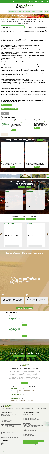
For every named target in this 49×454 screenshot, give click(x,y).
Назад (4, 134)
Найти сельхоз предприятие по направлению (33, 440)
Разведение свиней (26, 423)
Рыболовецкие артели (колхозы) (7, 420)
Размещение (3, 444)
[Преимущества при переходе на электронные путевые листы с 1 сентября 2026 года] (15, 320)
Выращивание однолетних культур (29, 418)
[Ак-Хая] (14, 196)
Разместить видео (28, 308)
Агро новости (26, 11)
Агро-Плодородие (15, 398)
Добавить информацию (17, 1)
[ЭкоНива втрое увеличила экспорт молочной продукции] (29, 125)
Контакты (3, 443)
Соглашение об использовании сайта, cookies (31, 444)
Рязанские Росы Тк (16, 394)
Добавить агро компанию (19, 218)
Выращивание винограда (27, 434)
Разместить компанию (6, 104)
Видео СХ (34, 11)
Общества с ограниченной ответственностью (9, 437)
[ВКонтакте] (2, 113)
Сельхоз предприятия (15, 11)
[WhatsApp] (7, 113)
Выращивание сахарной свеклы (29, 417)
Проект (41, 11)
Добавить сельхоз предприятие (33, 1)
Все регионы (45, 1)
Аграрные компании (31, 218)
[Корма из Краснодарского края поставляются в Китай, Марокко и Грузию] (15, 332)
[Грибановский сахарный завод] (36, 151)
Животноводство (26, 415)
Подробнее (13, 129)
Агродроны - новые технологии (12, 297)
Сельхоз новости (4, 1)
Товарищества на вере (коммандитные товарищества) (11, 424)
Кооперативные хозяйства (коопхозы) (8, 425)
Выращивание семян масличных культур (30, 435)
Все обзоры (40, 139)
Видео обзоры (21, 186)
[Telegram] (4, 113)
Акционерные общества (5, 419)
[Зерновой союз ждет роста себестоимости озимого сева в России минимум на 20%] (5, 125)
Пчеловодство (25, 436)
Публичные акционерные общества (7, 426)
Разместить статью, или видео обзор (9, 108)
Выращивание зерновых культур (29, 414)
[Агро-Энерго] (35, 196)
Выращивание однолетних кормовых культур (31, 419)
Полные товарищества (5, 421)
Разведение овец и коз (27, 424)
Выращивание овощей (27, 429)
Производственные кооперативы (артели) (9, 422)
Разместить (10, 1)
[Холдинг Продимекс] (12, 151)
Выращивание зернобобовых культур (30, 431)
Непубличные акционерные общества (8, 432)
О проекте (3, 442)
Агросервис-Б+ (15, 388)
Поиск (46, 11)
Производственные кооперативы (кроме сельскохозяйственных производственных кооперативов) (9, 429)
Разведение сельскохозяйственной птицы (30, 430)
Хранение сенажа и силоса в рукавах (36, 297)
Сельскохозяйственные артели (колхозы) (8, 431)
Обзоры (29, 186)
